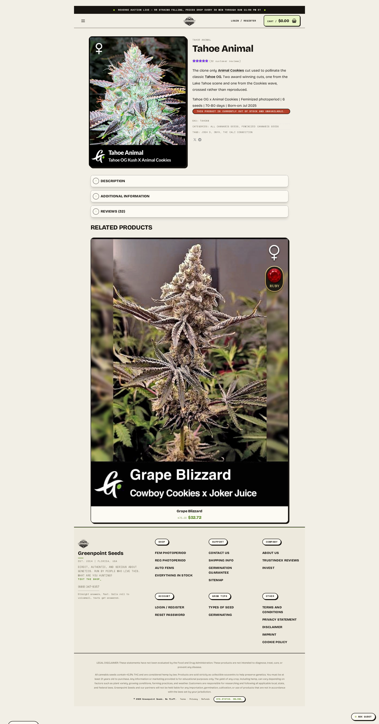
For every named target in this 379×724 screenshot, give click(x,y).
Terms (183, 699)
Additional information (125, 196)
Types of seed (221, 607)
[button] (83, 20)
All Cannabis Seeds (225, 126)
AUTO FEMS (164, 568)
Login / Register (169, 607)
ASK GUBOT (365, 716)
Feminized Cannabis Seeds (260, 126)
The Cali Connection (238, 132)
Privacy (194, 699)
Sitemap (216, 580)
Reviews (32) (113, 211)
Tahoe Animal (201, 39)
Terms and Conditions (272, 609)
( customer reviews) (225, 61)
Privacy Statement (279, 619)
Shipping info (221, 560)
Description (113, 181)
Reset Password (170, 615)
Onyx (217, 132)
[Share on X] (194, 140)
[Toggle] (96, 181)
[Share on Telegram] (199, 140)
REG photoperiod (170, 560)
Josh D (206, 132)
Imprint (269, 634)
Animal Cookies (231, 70)
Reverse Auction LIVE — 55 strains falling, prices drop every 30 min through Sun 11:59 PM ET (189, 9)
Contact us (219, 553)
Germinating (220, 615)
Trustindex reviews (280, 560)
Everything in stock (173, 575)
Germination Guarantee (220, 570)
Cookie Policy (274, 642)
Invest (268, 568)
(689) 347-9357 (88, 586)
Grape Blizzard (189, 511)
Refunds (205, 699)
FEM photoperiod (170, 553)
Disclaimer (272, 627)
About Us (270, 553)
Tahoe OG (213, 77)
